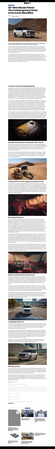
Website (9, 398)
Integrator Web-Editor (15, 16)
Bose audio (33, 293)
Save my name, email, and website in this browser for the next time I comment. (20, 401)
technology (25, 189)
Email (9, 395)
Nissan (23, 245)
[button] (25, 3)
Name (9, 392)
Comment (10, 385)
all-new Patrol (12, 144)
